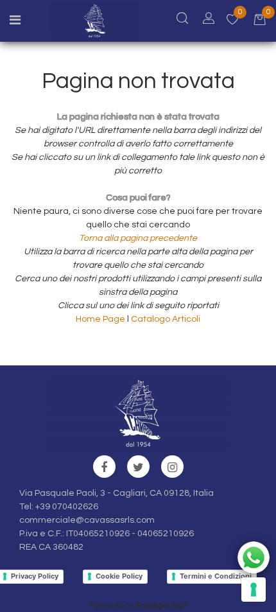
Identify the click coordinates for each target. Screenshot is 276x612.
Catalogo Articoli (165, 319)
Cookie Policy (119, 576)
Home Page (101, 319)
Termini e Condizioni (216, 576)
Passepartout (161, 605)
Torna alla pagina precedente (138, 238)
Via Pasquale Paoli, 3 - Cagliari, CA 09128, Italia (116, 493)
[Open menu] (15, 21)
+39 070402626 (66, 506)
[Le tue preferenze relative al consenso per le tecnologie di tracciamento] (253, 589)
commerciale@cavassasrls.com (87, 520)
